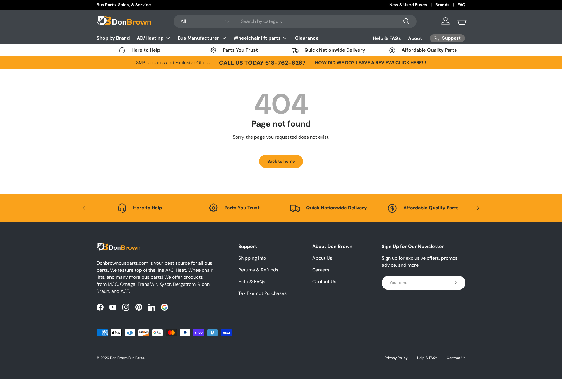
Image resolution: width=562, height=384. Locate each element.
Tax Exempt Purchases (262, 293)
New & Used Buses (408, 4)
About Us (322, 258)
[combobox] (295, 21)
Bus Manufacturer (198, 38)
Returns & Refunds (258, 270)
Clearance (307, 38)
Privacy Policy (396, 358)
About (415, 38)
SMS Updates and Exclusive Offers (173, 63)
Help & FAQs (387, 38)
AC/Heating (150, 38)
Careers (320, 270)
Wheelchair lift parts (257, 38)
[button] (461, 21)
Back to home (281, 161)
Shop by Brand (113, 38)
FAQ (461, 4)
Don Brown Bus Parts (127, 358)
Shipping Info (252, 258)
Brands (442, 4)
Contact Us (324, 281)
